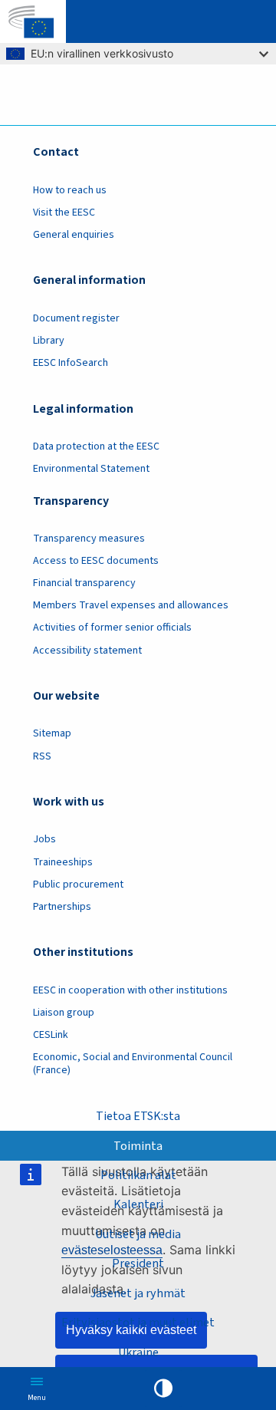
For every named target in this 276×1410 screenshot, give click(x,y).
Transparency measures (89, 538)
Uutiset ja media (138, 1234)
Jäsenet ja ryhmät (138, 1293)
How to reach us (70, 190)
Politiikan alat (138, 1175)
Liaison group (63, 1012)
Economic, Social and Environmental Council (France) (132, 1063)
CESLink (50, 1035)
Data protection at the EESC (96, 446)
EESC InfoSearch (70, 363)
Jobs (44, 839)
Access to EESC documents (96, 560)
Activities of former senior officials (112, 627)
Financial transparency (84, 583)
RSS (42, 756)
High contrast (163, 1388)
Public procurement (78, 884)
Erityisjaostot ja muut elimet (138, 1322)
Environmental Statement (91, 468)
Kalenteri (138, 1204)
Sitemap (52, 733)
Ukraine (138, 1352)
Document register (76, 318)
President (138, 1263)
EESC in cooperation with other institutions (130, 990)
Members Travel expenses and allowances (130, 605)
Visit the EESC (64, 212)
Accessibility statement (87, 650)
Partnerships (62, 906)
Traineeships (63, 862)
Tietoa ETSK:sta (138, 1116)
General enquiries (73, 234)
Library (48, 340)
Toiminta (138, 1146)
